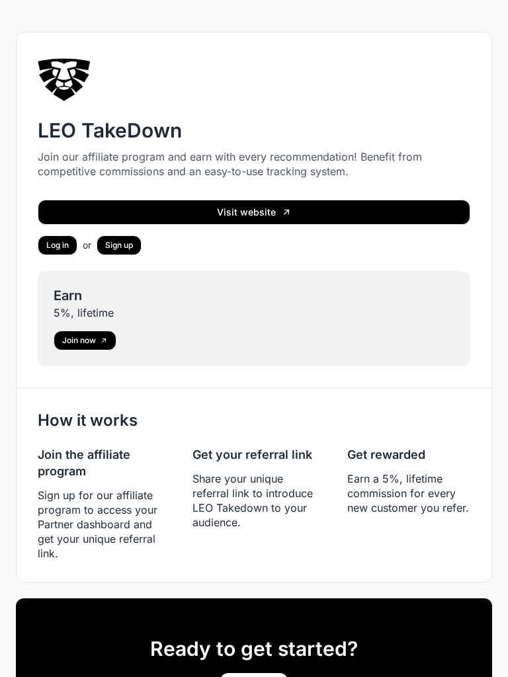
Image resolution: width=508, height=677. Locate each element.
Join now (79, 340)
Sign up (119, 245)
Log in (57, 245)
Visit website (246, 212)
